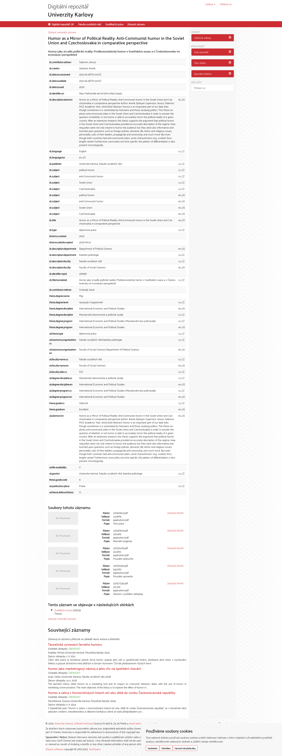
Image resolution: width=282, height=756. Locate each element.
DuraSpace (95, 749)
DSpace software (54, 749)
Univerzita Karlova (63, 723)
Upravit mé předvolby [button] (185, 748)
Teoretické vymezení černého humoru (75, 644)
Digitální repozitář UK (63, 24)
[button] (210, 4)
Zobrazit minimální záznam (62, 32)
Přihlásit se (199, 88)
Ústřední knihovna (83, 723)
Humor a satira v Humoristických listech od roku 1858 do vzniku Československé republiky (111, 692)
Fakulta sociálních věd (89, 24)
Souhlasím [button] (152, 748)
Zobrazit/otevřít (175, 512)
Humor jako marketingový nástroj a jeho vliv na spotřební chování (94, 668)
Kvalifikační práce (115, 24)
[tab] (212, 37)
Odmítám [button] (166, 748)
